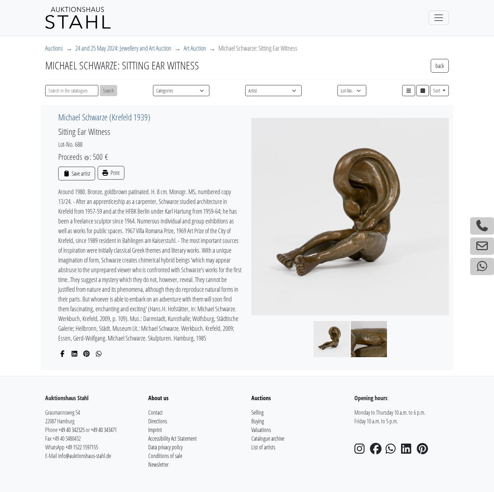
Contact (155, 412)
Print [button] (115, 173)
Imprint (155, 430)
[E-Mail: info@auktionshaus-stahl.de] (482, 246)
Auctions (54, 48)
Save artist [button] (80, 173)
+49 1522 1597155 (81, 447)
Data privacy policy (165, 447)
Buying (257, 421)
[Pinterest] (86, 353)
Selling (257, 412)
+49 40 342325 (72, 430)
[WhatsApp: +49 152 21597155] (482, 266)
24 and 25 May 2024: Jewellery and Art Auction (123, 48)
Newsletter (158, 465)
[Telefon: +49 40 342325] (482, 226)
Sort (437, 90)
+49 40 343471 (104, 430)
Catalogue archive (267, 438)
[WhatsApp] (99, 353)
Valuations (261, 430)
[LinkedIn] (75, 353)
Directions (157, 421)
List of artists (263, 447)
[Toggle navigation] (439, 17)
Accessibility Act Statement (172, 438)
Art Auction (195, 48)
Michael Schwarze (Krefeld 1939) (104, 117)
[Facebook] (62, 353)
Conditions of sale (165, 456)
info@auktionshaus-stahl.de (84, 456)
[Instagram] (361, 451)
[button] (408, 90)
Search (108, 90)
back (439, 66)
